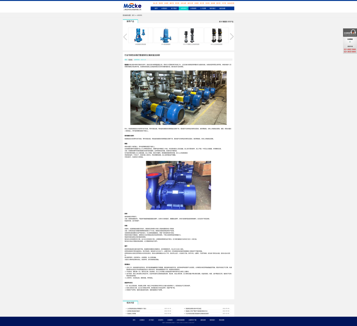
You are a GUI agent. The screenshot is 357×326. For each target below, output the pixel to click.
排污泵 (202, 3)
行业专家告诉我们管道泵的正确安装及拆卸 (197, 313)
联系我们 (213, 8)
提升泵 (218, 3)
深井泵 (207, 3)
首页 (156, 8)
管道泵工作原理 (131, 313)
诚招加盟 (222, 8)
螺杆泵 (172, 3)
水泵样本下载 (192, 320)
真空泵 (177, 3)
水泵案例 (193, 8)
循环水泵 (190, 3)
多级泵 (166, 3)
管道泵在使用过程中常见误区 (193, 308)
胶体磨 (213, 3)
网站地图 (221, 320)
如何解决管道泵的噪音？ (134, 311)
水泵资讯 (184, 8)
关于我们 (174, 8)
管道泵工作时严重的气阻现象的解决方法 (196, 311)
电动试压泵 (230, 3)
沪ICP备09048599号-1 (192, 322)
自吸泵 (196, 3)
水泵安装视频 (180, 320)
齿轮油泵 (184, 3)
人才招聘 (203, 8)
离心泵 (155, 3)
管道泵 (161, 3)
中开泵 (224, 3)
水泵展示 (164, 8)
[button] (125, 36)
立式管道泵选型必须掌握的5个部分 (136, 308)
